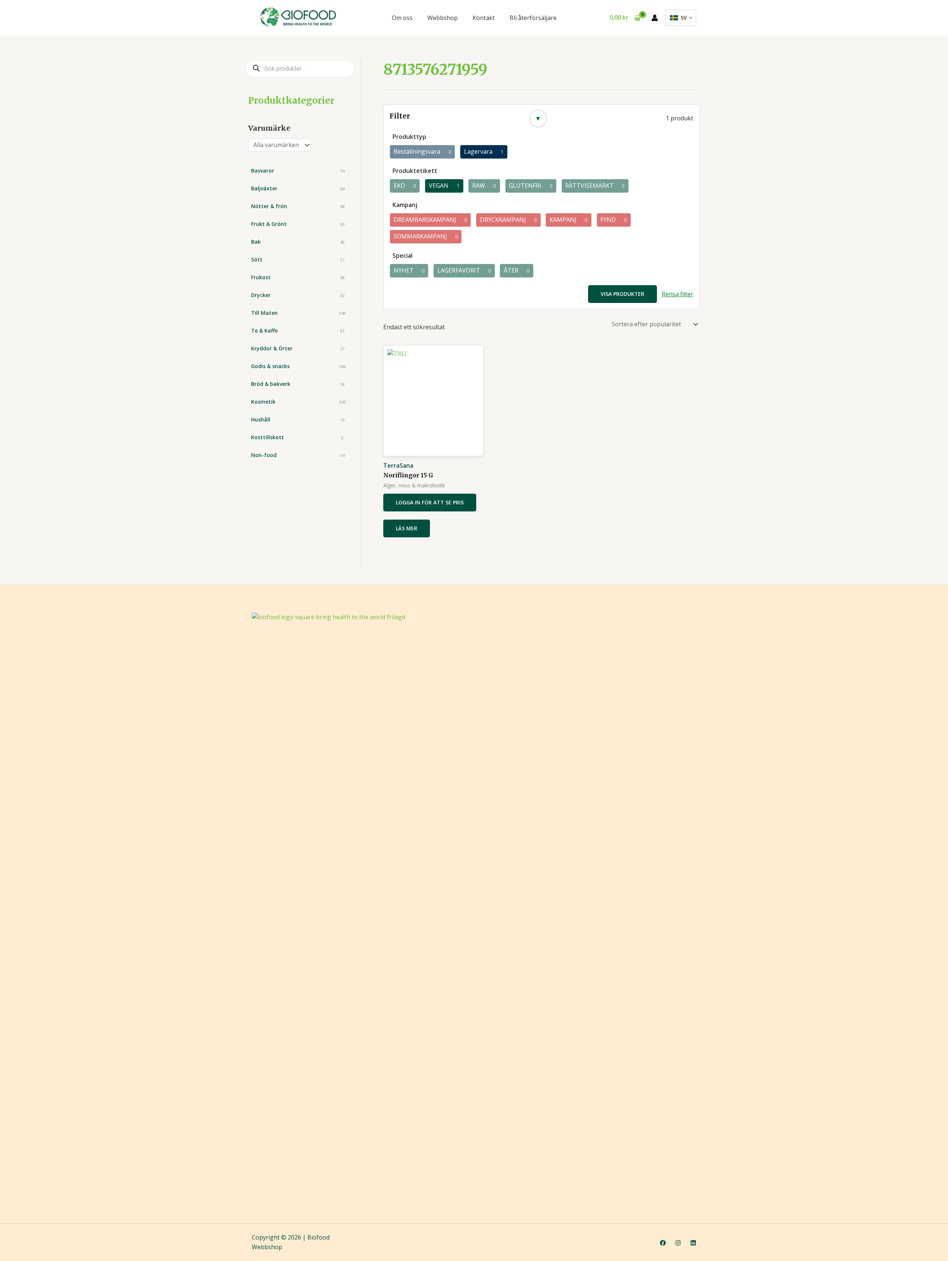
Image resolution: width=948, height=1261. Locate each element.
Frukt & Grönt (297, 223)
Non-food (297, 454)
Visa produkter (622, 293)
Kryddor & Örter (297, 348)
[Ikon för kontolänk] (654, 17)
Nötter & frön (297, 206)
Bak (297, 241)
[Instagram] (678, 1243)
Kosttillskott (297, 437)
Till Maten (298, 312)
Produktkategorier (291, 100)
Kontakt (484, 18)
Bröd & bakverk (297, 383)
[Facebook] (663, 1243)
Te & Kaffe (297, 330)
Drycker (297, 294)
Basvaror (297, 170)
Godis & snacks (298, 366)
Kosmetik (298, 401)
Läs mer (406, 528)
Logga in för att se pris (430, 502)
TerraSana (398, 465)
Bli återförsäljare (533, 18)
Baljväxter (297, 188)
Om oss (402, 18)
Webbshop (442, 18)
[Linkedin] (693, 1243)
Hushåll (297, 419)
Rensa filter (677, 294)
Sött (297, 259)
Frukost (297, 277)
